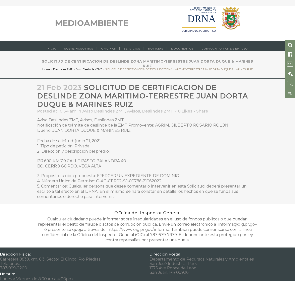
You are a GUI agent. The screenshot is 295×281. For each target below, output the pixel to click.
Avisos (133, 111)
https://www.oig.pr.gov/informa (138, 229)
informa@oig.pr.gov (237, 224)
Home (46, 69)
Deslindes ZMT (62, 69)
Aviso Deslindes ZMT (88, 69)
